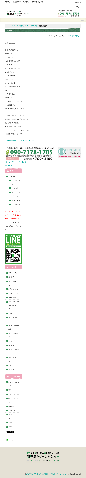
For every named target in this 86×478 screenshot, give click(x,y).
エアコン (11, 427)
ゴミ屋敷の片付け (33, 26)
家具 (9, 390)
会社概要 (11, 345)
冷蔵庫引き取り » (10, 165)
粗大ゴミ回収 (16, 204)
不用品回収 (15, 188)
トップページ (13, 26)
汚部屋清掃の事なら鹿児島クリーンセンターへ (20, 141)
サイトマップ (76, 7)
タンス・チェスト (13, 394)
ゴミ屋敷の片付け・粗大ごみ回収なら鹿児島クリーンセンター (46, 474)
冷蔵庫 (10, 422)
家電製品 (11, 406)
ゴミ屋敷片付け (13, 297)
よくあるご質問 (13, 293)
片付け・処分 (16, 200)
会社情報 (77, 2)
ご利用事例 (22, 26)
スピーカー (11, 410)
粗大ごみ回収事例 (13, 289)
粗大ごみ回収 (12, 273)
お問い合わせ (12, 341)
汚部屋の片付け (13, 313)
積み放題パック (13, 277)
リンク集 (11, 369)
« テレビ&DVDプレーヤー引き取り (16, 162)
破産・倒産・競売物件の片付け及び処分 (13, 305)
